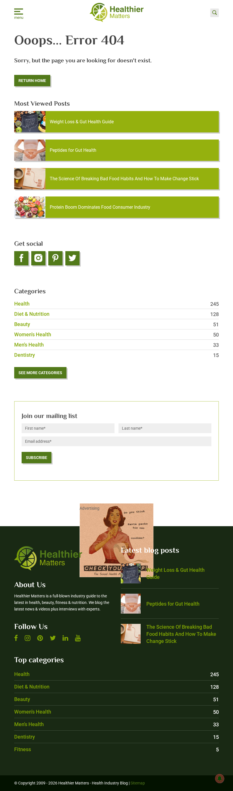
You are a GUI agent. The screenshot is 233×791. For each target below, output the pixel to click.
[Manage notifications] (219, 778)
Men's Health (116, 345)
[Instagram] (38, 258)
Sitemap (137, 783)
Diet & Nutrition (116, 314)
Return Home (32, 80)
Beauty (116, 324)
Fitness (116, 749)
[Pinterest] (55, 258)
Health (116, 304)
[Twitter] (72, 258)
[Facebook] (21, 258)
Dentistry (116, 355)
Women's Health (116, 334)
